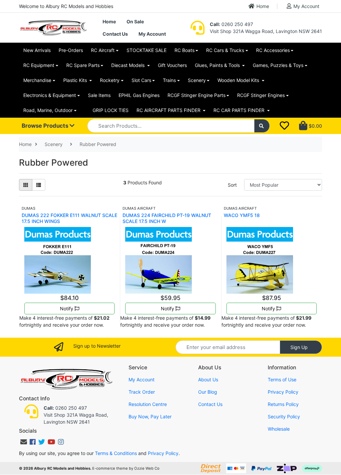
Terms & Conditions (116, 453)
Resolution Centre (148, 404)
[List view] (38, 185)
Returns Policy (283, 404)
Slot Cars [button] (141, 80)
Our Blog (207, 392)
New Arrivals (37, 50)
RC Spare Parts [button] (83, 65)
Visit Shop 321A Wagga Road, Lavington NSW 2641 (266, 31)
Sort (232, 185)
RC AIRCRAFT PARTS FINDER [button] (169, 110)
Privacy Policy (283, 392)
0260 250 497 (231, 24)
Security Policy (284, 416)
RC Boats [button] (184, 50)
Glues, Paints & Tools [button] (218, 65)
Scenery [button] (197, 80)
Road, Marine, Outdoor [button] (48, 110)
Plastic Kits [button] (75, 80)
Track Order (142, 392)
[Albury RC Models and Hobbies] (53, 27)
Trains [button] (169, 80)
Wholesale (279, 429)
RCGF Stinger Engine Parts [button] (196, 95)
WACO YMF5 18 (242, 215)
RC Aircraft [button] (103, 50)
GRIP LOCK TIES (111, 110)
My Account (306, 6)
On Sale (135, 21)
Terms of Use (282, 379)
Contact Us (115, 34)
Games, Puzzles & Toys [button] (278, 65)
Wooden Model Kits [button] (238, 80)
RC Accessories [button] (273, 50)
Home (262, 6)
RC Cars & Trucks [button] (225, 50)
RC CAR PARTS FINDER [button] (239, 110)
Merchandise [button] (37, 80)
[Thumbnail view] (25, 185)
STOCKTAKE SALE (147, 50)
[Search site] (262, 126)
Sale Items (99, 95)
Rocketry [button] (110, 80)
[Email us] (23, 442)
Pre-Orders (71, 50)
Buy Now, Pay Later (150, 416)
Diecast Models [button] (128, 65)
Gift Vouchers (172, 65)
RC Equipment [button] (38, 65)
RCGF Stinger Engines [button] (261, 95)
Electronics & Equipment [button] (49, 95)
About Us (208, 379)
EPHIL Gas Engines (139, 95)
